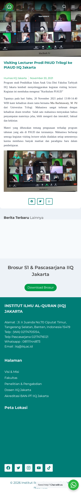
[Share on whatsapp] (49, 201)
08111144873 (31, 341)
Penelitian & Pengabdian (23, 384)
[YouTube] (39, 468)
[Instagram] (28, 468)
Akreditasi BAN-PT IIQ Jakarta (27, 396)
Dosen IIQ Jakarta (18, 390)
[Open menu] (73, 6)
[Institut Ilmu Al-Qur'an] (11, 6)
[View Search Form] (64, 6)
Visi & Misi (12, 372)
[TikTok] (49, 468)
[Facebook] (8, 468)
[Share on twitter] (40, 201)
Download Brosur (41, 287)
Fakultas (11, 378)
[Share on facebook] (31, 201)
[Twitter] (18, 468)
